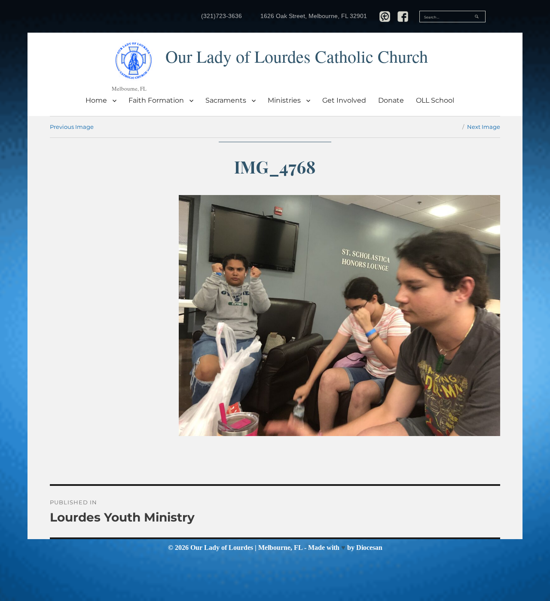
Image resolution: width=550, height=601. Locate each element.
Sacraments (225, 100)
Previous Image (72, 126)
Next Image (483, 126)
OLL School (435, 100)
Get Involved (344, 100)
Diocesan (369, 547)
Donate (391, 100)
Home (96, 100)
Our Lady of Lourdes (221, 547)
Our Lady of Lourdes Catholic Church (296, 56)
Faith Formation (156, 100)
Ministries (284, 100)
